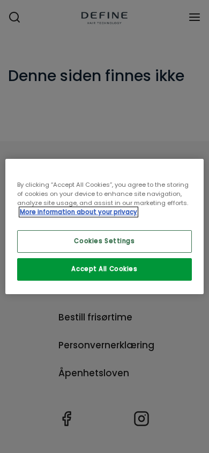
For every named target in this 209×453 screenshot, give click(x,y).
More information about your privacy (78, 212)
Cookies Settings (104, 241)
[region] (104, 226)
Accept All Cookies (104, 269)
